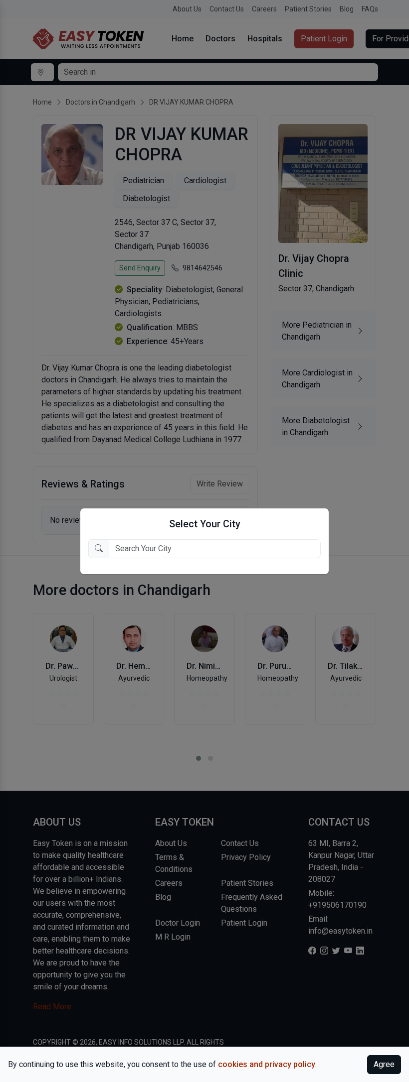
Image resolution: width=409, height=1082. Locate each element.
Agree (384, 1064)
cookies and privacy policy (266, 1064)
